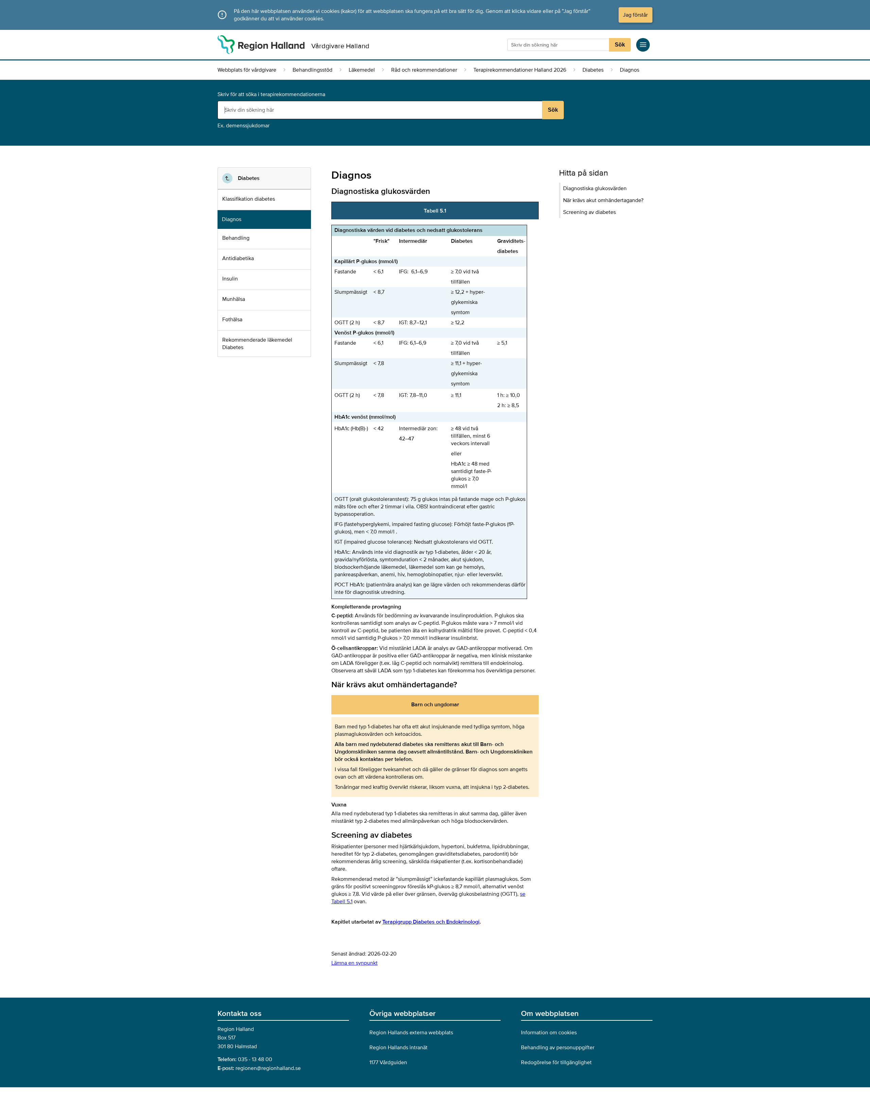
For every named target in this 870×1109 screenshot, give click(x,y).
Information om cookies (549, 1032)
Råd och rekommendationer (424, 70)
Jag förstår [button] (635, 15)
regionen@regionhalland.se (268, 1068)
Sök (620, 45)
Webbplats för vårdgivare (247, 70)
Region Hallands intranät (398, 1047)
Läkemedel (362, 70)
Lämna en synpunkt (354, 963)
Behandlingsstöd (312, 70)
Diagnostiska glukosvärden (595, 188)
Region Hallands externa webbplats (411, 1032)
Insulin (230, 278)
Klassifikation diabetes (248, 199)
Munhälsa (233, 299)
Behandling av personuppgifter (557, 1047)
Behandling (235, 238)
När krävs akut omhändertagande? (603, 200)
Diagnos (231, 219)
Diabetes (593, 70)
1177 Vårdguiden (388, 1062)
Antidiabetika (238, 258)
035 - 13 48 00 (255, 1059)
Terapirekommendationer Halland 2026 (519, 70)
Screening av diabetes (589, 212)
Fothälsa (232, 319)
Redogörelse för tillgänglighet (556, 1062)
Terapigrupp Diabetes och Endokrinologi (431, 922)
